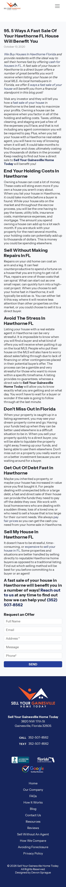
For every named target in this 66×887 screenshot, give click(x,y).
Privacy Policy (33, 853)
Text (22, 744)
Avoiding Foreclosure (33, 847)
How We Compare (33, 841)
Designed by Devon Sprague (33, 872)
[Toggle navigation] (57, 6)
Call (22, 737)
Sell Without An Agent (33, 834)
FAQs (33, 796)
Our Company (33, 790)
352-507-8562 (33, 737)
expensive (32, 547)
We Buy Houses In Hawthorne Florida (30, 54)
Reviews (33, 828)
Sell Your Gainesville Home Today (37, 865)
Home (33, 783)
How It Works (33, 802)
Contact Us (33, 815)
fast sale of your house (28, 103)
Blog (33, 809)
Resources (33, 821)
